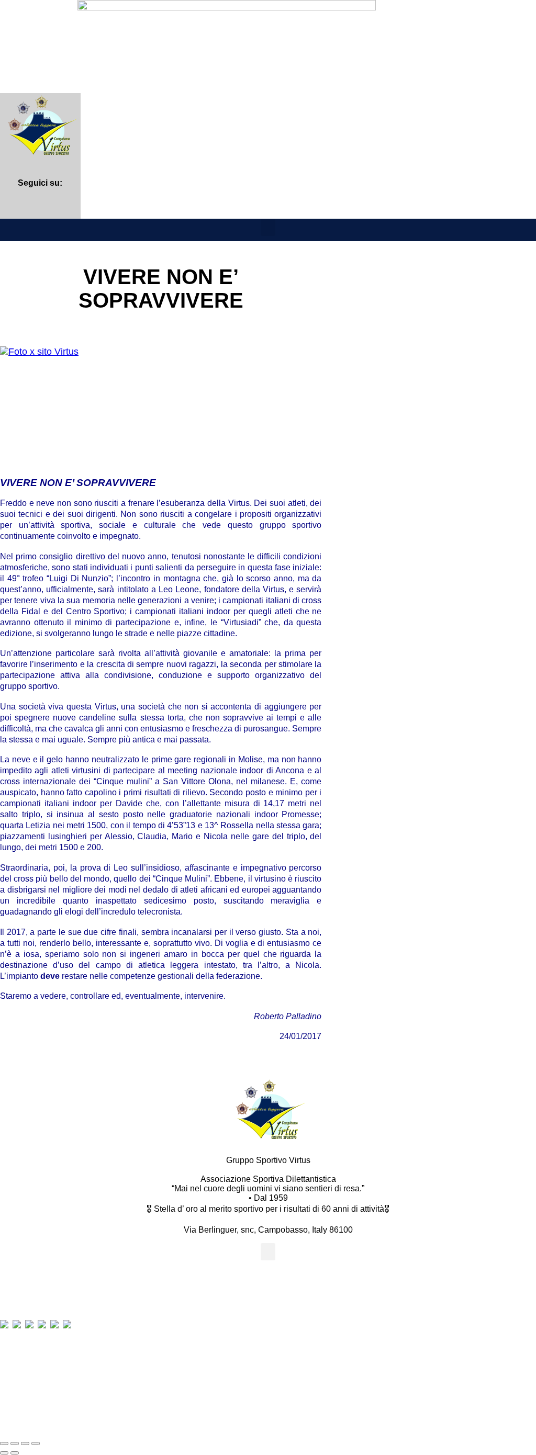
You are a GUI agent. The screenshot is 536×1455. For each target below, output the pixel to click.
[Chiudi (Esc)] (35, 1443)
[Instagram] (40, 207)
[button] (268, 227)
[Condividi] (25, 1443)
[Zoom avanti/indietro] (4, 1443)
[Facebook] (14, 207)
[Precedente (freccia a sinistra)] (4, 1452)
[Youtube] (66, 207)
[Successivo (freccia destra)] (14, 1452)
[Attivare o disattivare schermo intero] (14, 1443)
